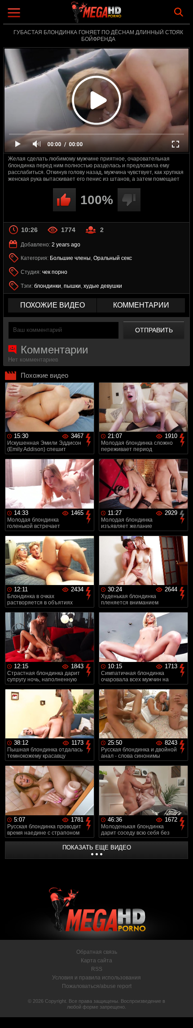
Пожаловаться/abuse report (97, 986)
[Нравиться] (64, 199)
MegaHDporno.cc (121, 15)
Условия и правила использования (96, 977)
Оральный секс (112, 258)
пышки (72, 286)
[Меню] (15, 13)
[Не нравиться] (129, 199)
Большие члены (70, 258)
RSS (96, 969)
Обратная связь (96, 952)
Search (178, 12)
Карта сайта (96, 960)
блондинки (47, 286)
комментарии (141, 305)
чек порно (54, 272)
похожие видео (52, 305)
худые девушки (102, 286)
